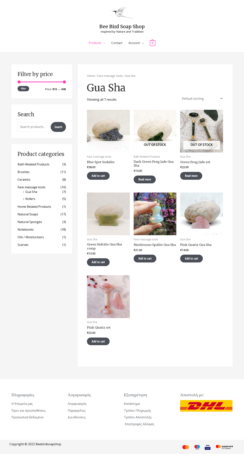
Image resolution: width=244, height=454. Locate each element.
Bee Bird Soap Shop (122, 26)
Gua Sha (31, 192)
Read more (144, 179)
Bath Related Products (33, 164)
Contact (116, 43)
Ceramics (24, 179)
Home (91, 76)
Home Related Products (34, 207)
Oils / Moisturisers (31, 237)
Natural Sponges (30, 222)
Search (58, 127)
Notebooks (26, 229)
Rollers (30, 199)
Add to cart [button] (98, 176)
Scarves (23, 245)
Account (134, 43)
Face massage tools (31, 187)
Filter (23, 88)
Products (95, 43)
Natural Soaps (28, 214)
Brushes (24, 172)
